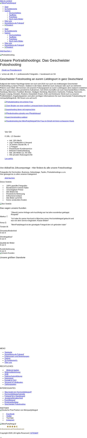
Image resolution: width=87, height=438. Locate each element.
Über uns (8, 21)
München (3, 344)
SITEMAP (34, 433)
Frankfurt (3, 342)
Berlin (2, 346)
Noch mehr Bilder (16, 19)
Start (6, 7)
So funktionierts (11, 9)
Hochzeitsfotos (15, 13)
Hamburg (3, 340)
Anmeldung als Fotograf (14, 23)
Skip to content (6, 1)
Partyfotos (13, 17)
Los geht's (9, 159)
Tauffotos (12, 15)
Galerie (7, 11)
